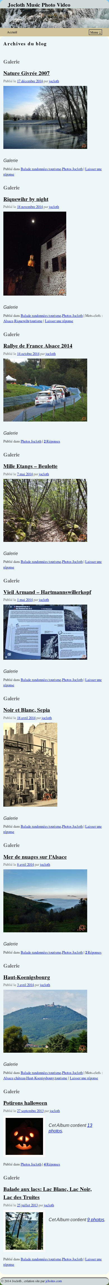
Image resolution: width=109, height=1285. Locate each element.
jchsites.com (54, 1281)
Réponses (52, 441)
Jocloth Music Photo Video (39, 5)
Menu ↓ (95, 32)
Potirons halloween (25, 1103)
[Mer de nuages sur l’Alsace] (45, 937)
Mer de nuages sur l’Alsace (35, 857)
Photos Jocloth (72, 169)
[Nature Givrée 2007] (45, 154)
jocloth (54, 81)
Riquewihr (21, 321)
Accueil (12, 32)
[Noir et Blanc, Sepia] (30, 812)
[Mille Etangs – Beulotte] (45, 547)
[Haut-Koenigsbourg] (45, 1058)
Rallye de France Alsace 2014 (37, 345)
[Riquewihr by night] (34, 301)
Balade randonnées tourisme (41, 169)
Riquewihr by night (25, 199)
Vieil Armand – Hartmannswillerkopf (47, 592)
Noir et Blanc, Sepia (26, 710)
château (19, 1078)
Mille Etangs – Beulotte (30, 466)
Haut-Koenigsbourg (26, 977)
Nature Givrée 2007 (26, 73)
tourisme (36, 321)
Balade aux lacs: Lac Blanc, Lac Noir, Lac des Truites (47, 1193)
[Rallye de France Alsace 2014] (45, 427)
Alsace (8, 321)
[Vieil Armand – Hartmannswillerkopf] (45, 665)
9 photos (95, 1219)
